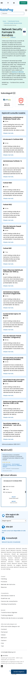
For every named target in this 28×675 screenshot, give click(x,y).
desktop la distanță (18, 72)
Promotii (4, 582)
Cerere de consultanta (9, 601)
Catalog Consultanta (8, 604)
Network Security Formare (10, 25)
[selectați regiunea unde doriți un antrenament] (8, 3)
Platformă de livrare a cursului (12, 618)
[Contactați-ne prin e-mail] (14, 3)
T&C (2, 646)
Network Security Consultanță (11, 542)
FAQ (2, 643)
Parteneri (4, 632)
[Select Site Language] (2, 3)
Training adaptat (7, 615)
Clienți (3, 635)
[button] (25, 492)
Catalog (4, 579)
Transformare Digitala (9, 612)
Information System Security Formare (13, 23)
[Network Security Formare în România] (8, 10)
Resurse (4, 587)
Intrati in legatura (19, 672)
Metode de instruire (8, 584)
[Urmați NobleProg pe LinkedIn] (2, 666)
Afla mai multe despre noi (10, 626)
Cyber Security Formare (13, 21)
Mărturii (4, 638)
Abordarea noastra (8, 596)
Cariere (3, 640)
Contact (23, 3)
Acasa (4, 21)
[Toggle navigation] (26, 10)
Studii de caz (5, 598)
